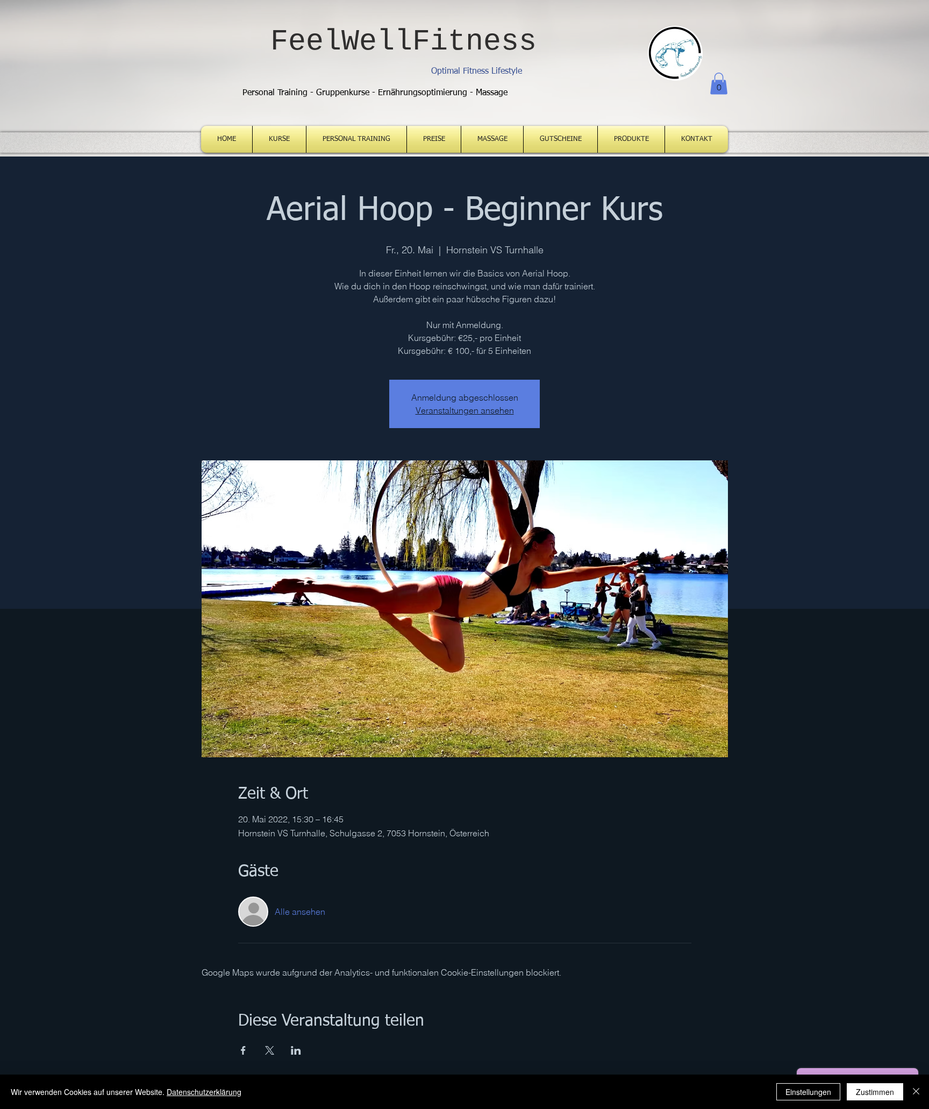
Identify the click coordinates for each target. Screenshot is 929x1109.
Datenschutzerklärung (204, 1091)
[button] (719, 84)
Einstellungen (808, 1091)
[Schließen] (916, 1091)
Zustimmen (875, 1091)
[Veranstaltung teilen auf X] (270, 1050)
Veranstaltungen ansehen (465, 410)
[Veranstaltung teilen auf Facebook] (243, 1050)
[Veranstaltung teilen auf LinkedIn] (296, 1050)
